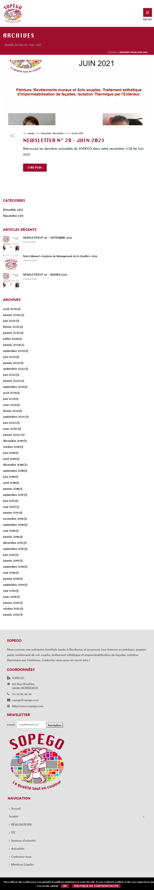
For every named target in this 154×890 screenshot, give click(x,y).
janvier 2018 (11, 488)
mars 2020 (10, 428)
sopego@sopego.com (25, 700)
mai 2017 (9, 506)
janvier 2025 (11, 332)
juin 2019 (9, 452)
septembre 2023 (14, 350)
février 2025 (11, 326)
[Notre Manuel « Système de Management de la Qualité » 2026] (11, 262)
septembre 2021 (13, 386)
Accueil (112, 52)
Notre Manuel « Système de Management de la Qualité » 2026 (60, 256)
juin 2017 (9, 500)
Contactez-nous (21, 856)
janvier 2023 (11, 363)
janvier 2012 (11, 614)
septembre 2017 (13, 494)
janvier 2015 (11, 560)
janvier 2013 (11, 602)
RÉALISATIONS (21, 824)
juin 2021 (9, 398)
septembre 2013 (13, 584)
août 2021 (9, 392)
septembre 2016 (13, 524)
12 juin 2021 (77, 133)
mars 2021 (9, 404)
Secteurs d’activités (23, 840)
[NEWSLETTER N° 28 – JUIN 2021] (77, 92)
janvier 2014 (11, 578)
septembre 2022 (14, 368)
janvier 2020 (11, 434)
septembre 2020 (14, 416)
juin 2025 (9, 320)
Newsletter (57, 133)
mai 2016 (9, 530)
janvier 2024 (11, 344)
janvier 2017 (11, 512)
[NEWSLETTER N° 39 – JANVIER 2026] (11, 281)
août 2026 (10, 309)
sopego (30, 133)
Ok (65, 886)
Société (13, 816)
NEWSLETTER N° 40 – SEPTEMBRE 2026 (47, 237)
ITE (13, 832)
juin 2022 (9, 374)
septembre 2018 (13, 470)
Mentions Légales (22, 864)
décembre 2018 (13, 464)
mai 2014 (9, 572)
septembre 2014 (13, 566)
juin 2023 (9, 356)
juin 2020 (9, 422)
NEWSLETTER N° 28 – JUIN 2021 (64, 140)
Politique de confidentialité (96, 886)
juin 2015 (9, 554)
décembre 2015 (13, 542)
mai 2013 (9, 590)
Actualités (46, 133)
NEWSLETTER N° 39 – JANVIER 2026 (45, 274)
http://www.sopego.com (27, 706)
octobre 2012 (11, 608)
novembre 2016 (13, 518)
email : (11, 724)
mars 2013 (9, 596)
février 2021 (10, 410)
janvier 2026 (11, 315)
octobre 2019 (11, 446)
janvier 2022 (11, 380)
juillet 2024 (10, 338)
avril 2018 (9, 482)
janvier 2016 (11, 536)
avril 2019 (9, 458)
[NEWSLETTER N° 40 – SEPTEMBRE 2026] (11, 244)
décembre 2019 (13, 440)
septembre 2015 (13, 548)
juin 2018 (9, 476)
